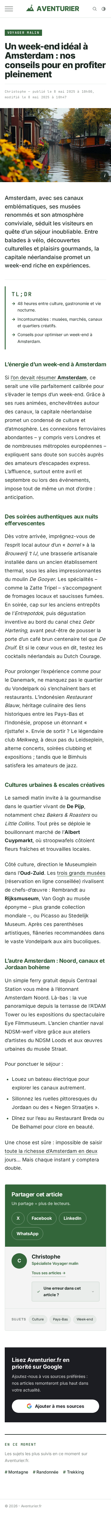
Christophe (15, 91)
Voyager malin (23, 33)
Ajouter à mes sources (59, 1406)
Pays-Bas (60, 1319)
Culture (38, 1319)
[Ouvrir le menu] (9, 9)
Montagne (18, 1471)
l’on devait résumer (49, 378)
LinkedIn (72, 1218)
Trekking (75, 1471)
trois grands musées (81, 873)
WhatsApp (27, 1233)
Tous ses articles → (49, 1273)
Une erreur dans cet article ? (62, 1291)
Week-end (85, 1319)
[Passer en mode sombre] (103, 9)
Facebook (42, 1218)
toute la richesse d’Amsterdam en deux (51, 1151)
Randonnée (47, 1471)
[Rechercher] (94, 9)
